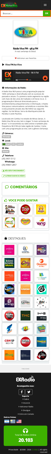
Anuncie (26, 403)
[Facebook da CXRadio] (22, 392)
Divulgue (26, 410)
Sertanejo (6, 137)
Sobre (26, 399)
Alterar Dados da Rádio (15, 176)
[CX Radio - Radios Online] (25, 378)
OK (46, 13)
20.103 (25, 440)
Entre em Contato (26, 414)
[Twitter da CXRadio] (28, 392)
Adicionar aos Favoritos (26, 58)
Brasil (7, 144)
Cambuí (20, 144)
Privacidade (13, 449)
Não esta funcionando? (14, 171)
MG (13, 144)
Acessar (6, 151)
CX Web (35, 449)
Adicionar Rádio (26, 406)
